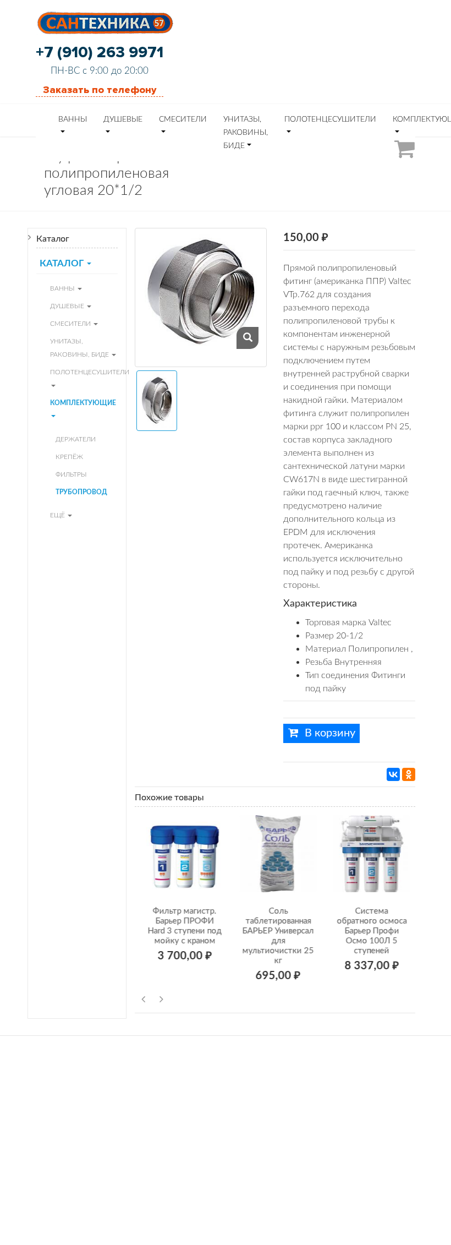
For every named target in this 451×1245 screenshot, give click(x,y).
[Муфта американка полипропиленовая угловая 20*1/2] (247, 338)
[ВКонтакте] (393, 774)
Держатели (76, 439)
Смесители (183, 119)
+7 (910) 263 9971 (99, 52)
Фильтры (71, 474)
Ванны (72, 119)
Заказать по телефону (99, 90)
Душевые (122, 119)
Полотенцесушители (330, 119)
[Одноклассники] (408, 774)
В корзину (328, 733)
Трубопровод (81, 492)
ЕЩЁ (58, 515)
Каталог (63, 263)
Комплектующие (83, 403)
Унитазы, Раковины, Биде (245, 133)
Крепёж (69, 457)
